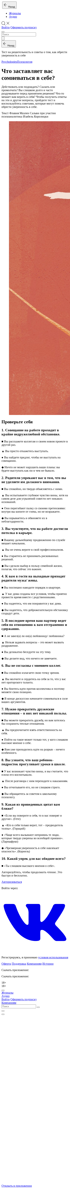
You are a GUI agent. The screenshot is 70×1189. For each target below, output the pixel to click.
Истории (48, 963)
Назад (11, 6)
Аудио (13, 16)
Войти (5, 27)
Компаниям (34, 963)
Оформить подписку (23, 27)
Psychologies (9, 61)
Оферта (6, 963)
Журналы (15, 13)
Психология (24, 61)
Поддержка (19, 963)
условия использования (53, 957)
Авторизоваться (11, 881)
